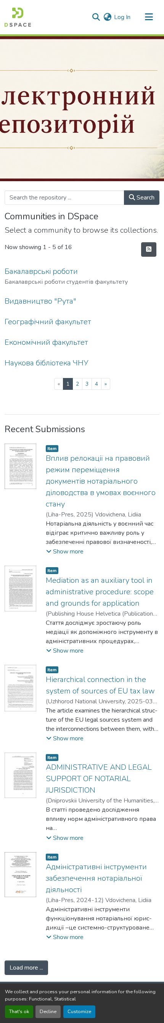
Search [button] (144, 197)
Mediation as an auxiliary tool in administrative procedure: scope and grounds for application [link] (100, 591)
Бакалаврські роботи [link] (41, 271)
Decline (48, 1011)
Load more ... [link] (26, 967)
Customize (79, 1011)
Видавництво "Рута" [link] (40, 301)
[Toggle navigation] (148, 17)
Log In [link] (122, 17)
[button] (18, 17)
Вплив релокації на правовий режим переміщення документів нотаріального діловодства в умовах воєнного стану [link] (101, 481)
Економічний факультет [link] (46, 342)
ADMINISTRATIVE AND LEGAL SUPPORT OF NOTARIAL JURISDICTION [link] (99, 778)
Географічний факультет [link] (48, 322)
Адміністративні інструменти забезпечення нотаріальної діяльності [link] (96, 878)
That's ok (19, 1011)
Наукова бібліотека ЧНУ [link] (46, 363)
